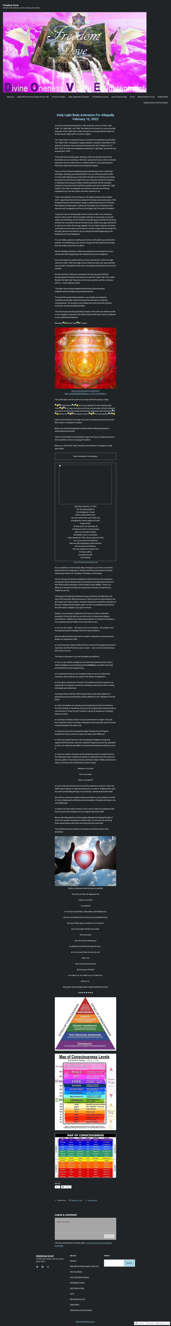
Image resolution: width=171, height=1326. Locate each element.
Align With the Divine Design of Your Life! (33, 97)
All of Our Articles (58, 97)
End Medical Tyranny (100, 97)
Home (132, 97)
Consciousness (92, 1200)
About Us (10, 97)
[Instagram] (48, 1267)
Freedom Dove (11, 5)
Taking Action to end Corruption (155, 103)
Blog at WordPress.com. (85, 1322)
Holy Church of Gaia (119, 97)
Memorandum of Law (146, 97)
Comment (109, 1236)
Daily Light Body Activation (78, 97)
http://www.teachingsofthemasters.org (85, 562)
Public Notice (163, 97)
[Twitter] (37, 1267)
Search (129, 1263)
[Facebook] (42, 1267)
